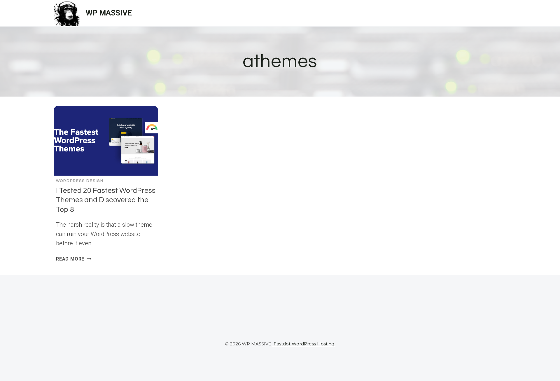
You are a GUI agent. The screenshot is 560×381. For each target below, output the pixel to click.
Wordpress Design (80, 181)
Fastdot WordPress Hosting (303, 344)
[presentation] (106, 141)
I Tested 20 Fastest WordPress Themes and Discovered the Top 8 (105, 200)
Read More (73, 259)
